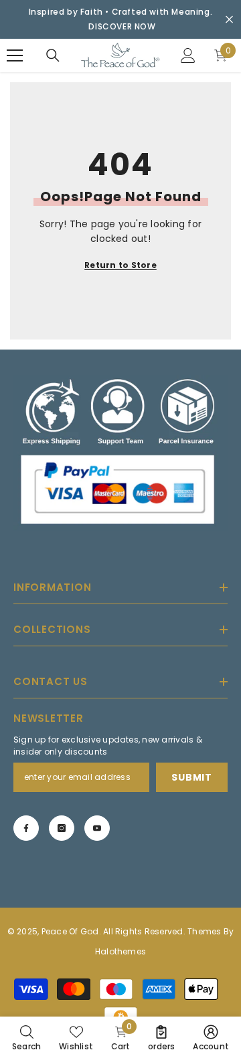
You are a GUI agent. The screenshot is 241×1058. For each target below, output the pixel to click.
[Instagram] (61, 828)
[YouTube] (97, 828)
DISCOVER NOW (121, 26)
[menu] (15, 55)
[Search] (53, 55)
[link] (26, 1037)
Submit (191, 777)
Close (229, 20)
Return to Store (120, 265)
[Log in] (188, 55)
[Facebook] (26, 828)
